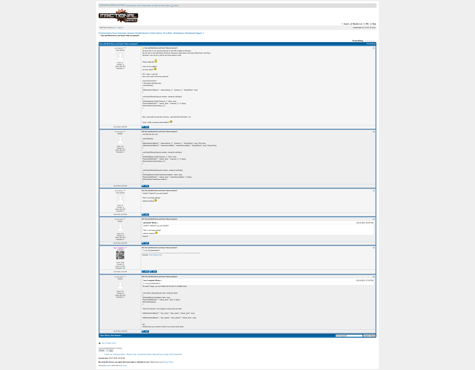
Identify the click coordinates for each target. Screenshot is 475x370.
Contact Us (108, 354)
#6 (374, 277)
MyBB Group (123, 365)
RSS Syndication (176, 354)
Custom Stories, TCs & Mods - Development (167, 33)
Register (120, 27)
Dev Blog (154, 5)
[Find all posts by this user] (145, 127)
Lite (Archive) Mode (144, 354)
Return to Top (131, 354)
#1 (374, 48)
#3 (374, 191)
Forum (139, 5)
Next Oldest (105, 335)
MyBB (108, 365)
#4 (374, 219)
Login (114, 27)
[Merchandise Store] (174, 5)
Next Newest (115, 335)
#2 (374, 132)
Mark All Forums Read (160, 354)
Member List (357, 24)
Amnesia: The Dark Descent (137, 33)
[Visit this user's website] (145, 272)
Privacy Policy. (168, 362)
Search (346, 24)
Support (167, 5)
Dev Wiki (161, 5)
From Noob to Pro (155, 255)
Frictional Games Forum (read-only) (112, 33)
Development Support (193, 33)
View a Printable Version (109, 343)
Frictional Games (131, 5)
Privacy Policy (146, 5)
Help (374, 24)
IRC (367, 24)
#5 (374, 248)
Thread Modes (371, 43)
